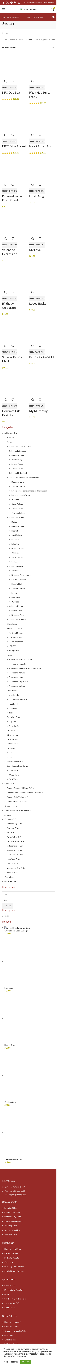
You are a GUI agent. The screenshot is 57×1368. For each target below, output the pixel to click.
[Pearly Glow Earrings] (29, 1133)
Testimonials (49, 3)
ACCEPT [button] (25, 1362)
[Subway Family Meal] (15, 329)
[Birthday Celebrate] (15, 276)
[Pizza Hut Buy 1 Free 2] (42, 65)
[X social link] (7, 3)
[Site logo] (28, 9)
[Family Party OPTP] (42, 329)
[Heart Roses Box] (42, 119)
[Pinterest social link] (11, 3)
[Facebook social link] (3, 3)
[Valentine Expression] (15, 222)
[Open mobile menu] (3, 9)
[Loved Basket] (42, 276)
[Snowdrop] (29, 961)
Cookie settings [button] (11, 1362)
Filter (8, 906)
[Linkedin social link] (15, 3)
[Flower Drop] (29, 1018)
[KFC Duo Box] (15, 65)
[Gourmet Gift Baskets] (15, 383)
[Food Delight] (42, 168)
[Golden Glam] (29, 1075)
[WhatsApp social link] (19, 3)
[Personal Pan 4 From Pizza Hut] (15, 168)
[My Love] (42, 222)
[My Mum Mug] (42, 383)
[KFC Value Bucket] (15, 119)
